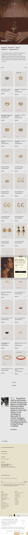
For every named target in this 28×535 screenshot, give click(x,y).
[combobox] (23, 533)
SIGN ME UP (21, 271)
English (22, 533)
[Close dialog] (26, 258)
